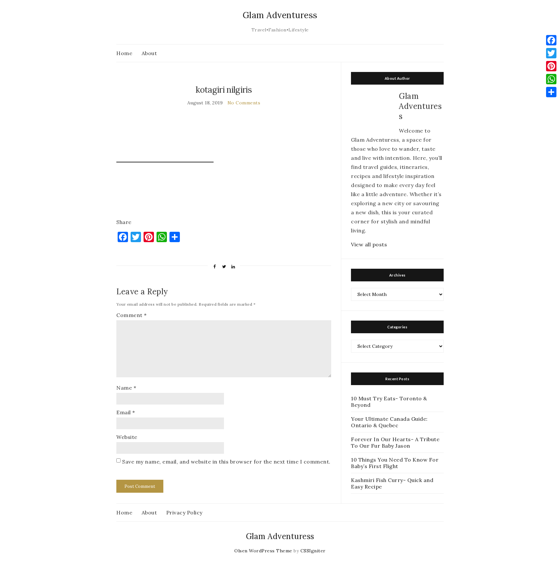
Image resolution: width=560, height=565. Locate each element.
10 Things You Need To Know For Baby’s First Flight (394, 462)
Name (126, 387)
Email (125, 412)
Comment (131, 315)
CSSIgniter (313, 551)
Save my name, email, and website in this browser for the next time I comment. (226, 461)
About (149, 53)
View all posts (369, 244)
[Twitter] (551, 53)
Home (124, 53)
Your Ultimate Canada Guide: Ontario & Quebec (389, 422)
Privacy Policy (184, 512)
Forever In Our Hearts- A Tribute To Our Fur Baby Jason (395, 442)
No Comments (244, 103)
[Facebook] (551, 40)
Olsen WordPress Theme (263, 551)
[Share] (551, 92)
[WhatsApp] (551, 79)
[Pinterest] (551, 66)
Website (126, 437)
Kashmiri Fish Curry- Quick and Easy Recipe (392, 483)
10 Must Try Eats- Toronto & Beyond (389, 401)
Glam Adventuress (280, 15)
